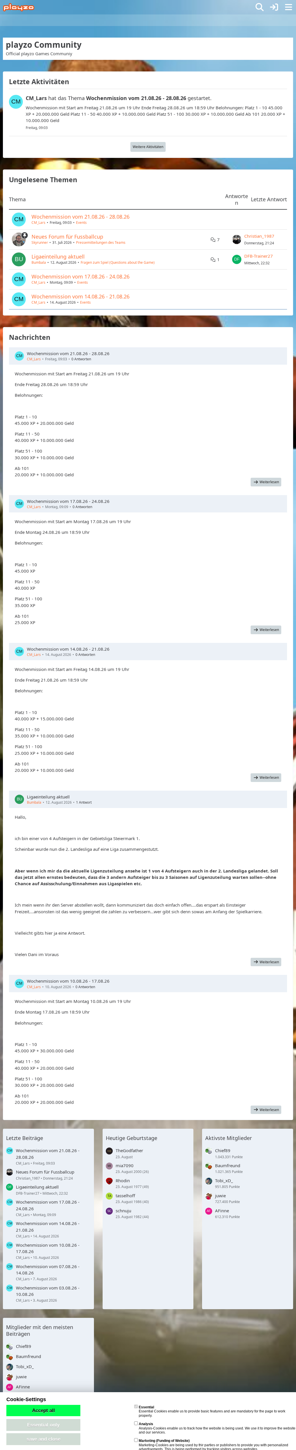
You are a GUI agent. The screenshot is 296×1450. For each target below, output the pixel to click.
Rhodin (123, 1180)
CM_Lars (38, 222)
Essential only (43, 1424)
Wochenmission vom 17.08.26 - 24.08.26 (81, 276)
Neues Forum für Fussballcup (67, 236)
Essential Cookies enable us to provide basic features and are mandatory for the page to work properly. (212, 1411)
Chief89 (222, 1150)
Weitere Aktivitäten (148, 146)
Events (81, 222)
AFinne (222, 1210)
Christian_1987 (259, 236)
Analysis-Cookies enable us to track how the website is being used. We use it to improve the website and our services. (217, 1428)
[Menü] (288, 7)
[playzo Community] (19, 7)
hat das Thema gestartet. (119, 98)
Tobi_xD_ (224, 1180)
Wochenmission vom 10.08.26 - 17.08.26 (68, 981)
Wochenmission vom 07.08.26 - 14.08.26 (47, 1269)
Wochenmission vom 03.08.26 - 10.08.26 (47, 1291)
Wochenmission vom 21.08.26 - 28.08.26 (81, 216)
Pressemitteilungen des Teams (100, 242)
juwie (220, 1195)
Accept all (43, 1410)
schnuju (123, 1210)
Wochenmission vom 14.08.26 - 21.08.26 (81, 296)
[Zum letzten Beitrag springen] (236, 239)
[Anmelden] (274, 7)
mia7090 (125, 1165)
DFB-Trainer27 (258, 256)
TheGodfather (129, 1150)
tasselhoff (125, 1195)
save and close (43, 1439)
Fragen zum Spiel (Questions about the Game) (118, 262)
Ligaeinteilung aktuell (58, 256)
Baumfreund (227, 1165)
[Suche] (259, 7)
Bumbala (39, 262)
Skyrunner (40, 242)
